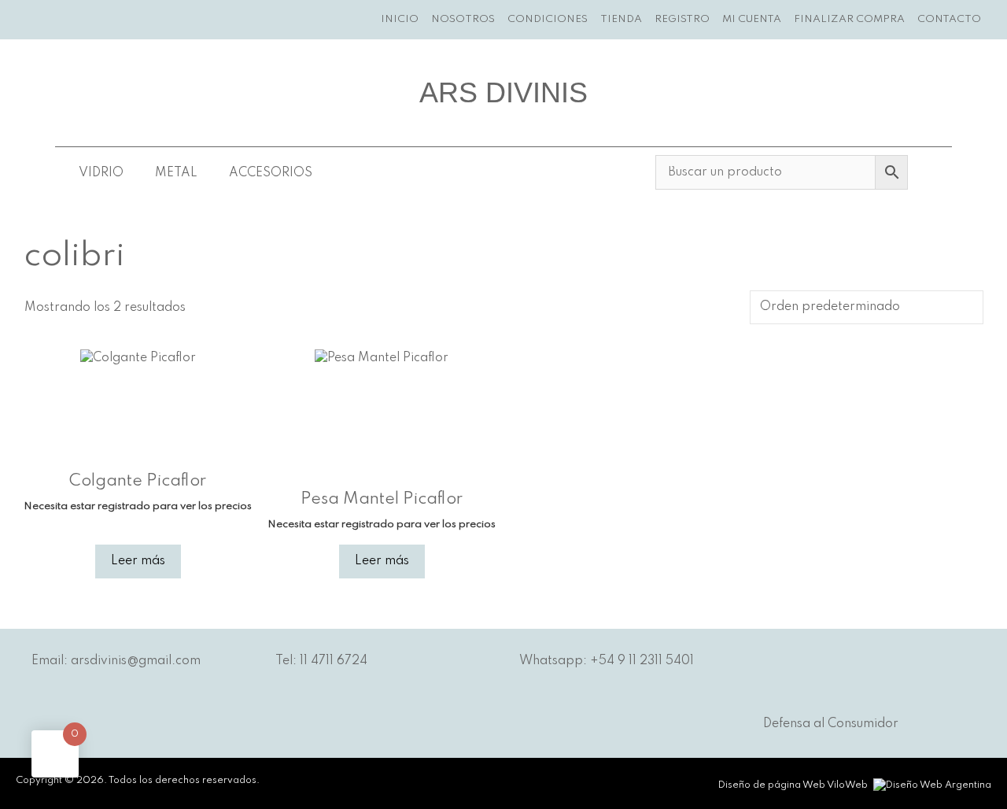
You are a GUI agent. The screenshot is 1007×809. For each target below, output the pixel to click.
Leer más (138, 561)
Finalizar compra (849, 19)
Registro (682, 19)
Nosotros (463, 19)
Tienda (621, 19)
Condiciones (547, 19)
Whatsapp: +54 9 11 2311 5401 (606, 661)
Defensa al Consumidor (830, 724)
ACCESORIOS (270, 173)
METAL (176, 173)
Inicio (400, 19)
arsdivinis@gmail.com (136, 661)
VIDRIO (101, 173)
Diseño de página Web (771, 785)
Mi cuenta (751, 19)
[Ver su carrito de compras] (997, 19)
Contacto (949, 19)
